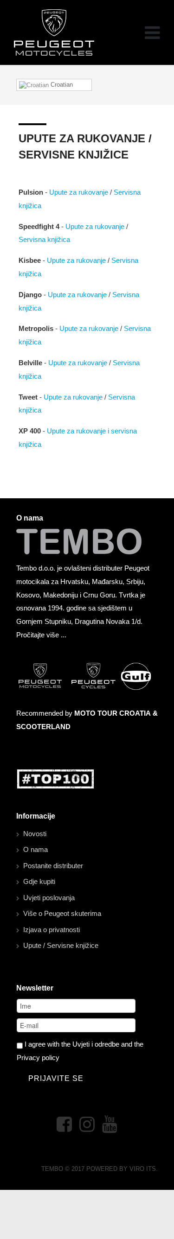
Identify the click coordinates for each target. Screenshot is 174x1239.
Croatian (61, 84)
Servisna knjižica (44, 239)
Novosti (34, 834)
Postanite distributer (53, 866)
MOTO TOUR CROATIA (112, 713)
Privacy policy (38, 1057)
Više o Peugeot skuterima (62, 913)
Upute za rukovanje (78, 192)
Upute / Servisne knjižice (60, 945)
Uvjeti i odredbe (95, 1044)
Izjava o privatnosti (51, 930)
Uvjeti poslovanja (49, 898)
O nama (35, 849)
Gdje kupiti (39, 881)
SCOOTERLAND (43, 727)
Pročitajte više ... (41, 635)
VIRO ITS (142, 1168)
